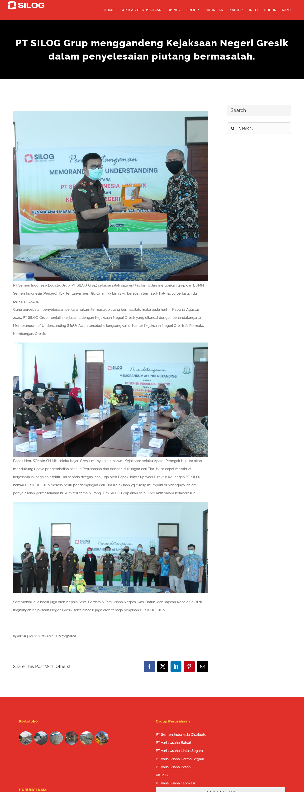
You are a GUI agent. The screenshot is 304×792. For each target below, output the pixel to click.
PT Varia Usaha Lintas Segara (179, 751)
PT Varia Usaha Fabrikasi (175, 783)
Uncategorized (66, 636)
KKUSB (162, 775)
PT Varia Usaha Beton (173, 767)
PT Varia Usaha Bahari (173, 743)
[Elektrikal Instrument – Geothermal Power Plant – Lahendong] (41, 738)
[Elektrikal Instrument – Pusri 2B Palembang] (71, 738)
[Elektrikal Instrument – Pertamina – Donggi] (87, 738)
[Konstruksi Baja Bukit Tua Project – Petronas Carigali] (102, 738)
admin (21, 636)
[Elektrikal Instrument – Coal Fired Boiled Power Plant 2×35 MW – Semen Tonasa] (56, 738)
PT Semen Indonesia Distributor (182, 734)
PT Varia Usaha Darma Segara (180, 759)
